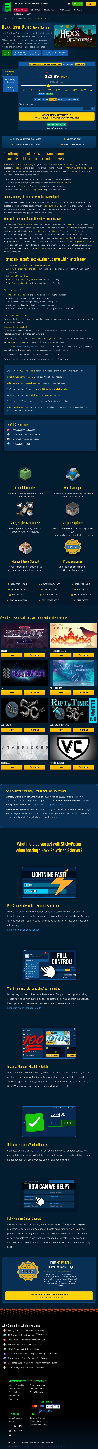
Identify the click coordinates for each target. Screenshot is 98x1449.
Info (11, 655)
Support (44, 3)
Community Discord (38, 1385)
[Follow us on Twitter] (10, 1426)
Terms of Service (37, 1418)
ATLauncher (14, 1395)
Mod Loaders (64, 10)
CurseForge (14, 1399)
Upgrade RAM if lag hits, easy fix (48, 804)
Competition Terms (38, 1425)
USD (52, 99)
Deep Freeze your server (28, 346)
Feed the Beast (15, 1388)
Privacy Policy (36, 1421)
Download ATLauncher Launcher (26, 434)
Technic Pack (15, 1392)
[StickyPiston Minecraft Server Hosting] (6, 7)
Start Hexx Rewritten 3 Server (49, 1295)
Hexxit (6, 202)
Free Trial (19, 14)
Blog (29, 14)
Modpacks (49, 10)
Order (35, 655)
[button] (91, 4)
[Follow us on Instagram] (10, 1430)
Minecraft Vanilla (16, 1385)
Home (4, 18)
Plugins (78, 10)
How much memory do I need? (25, 439)
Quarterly (10, 80)
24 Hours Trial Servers (38, 1358)
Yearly (10, 88)
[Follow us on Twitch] (15, 1430)
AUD (68, 99)
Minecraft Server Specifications (24, 929)
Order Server (20, 10)
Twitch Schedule (37, 1388)
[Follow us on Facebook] (20, 1426)
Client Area (18, 3)
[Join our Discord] (10, 1435)
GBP (37, 99)
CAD (60, 99)
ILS (75, 99)
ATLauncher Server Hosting (22, 18)
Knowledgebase (32, 3)
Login (79, 3)
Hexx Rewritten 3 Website (23, 430)
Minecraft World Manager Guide (24, 1008)
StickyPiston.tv (36, 1392)
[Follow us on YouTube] (20, 1430)
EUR (45, 99)
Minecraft (35, 10)
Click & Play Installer (21, 443)
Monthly (9, 72)
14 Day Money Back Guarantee (21, 1335)
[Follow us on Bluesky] (15, 1426)
